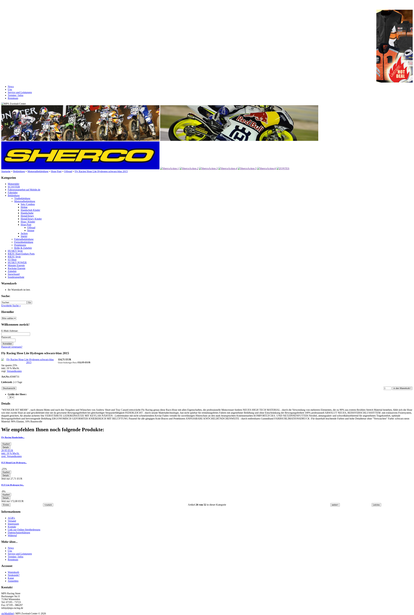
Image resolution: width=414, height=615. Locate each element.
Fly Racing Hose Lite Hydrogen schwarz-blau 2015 (101, 171)
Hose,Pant (56, 171)
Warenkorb (13, 572)
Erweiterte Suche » (11, 305)
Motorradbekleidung (37, 171)
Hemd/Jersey (27, 215)
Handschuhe (27, 213)
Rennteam (13, 98)
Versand (12, 520)
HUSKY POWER (17, 262)
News (11, 86)
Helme (24, 207)
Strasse (30, 230)
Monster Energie (16, 265)
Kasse (11, 578)
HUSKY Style (15, 250)
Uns (10, 89)
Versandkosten (14, 371)
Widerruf (12, 535)
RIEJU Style (14, 256)
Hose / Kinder (28, 221)
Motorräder (13, 183)
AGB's (11, 518)
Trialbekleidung (22, 198)
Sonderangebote (16, 277)
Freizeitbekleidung (23, 242)
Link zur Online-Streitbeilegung (24, 529)
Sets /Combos (28, 204)
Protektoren (20, 245)
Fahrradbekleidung (23, 239)
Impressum (13, 523)
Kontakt (12, 526)
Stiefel (24, 236)
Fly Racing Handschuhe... (12, 437)
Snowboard (14, 274)
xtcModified (7, 613)
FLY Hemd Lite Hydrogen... (14, 462)
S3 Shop (12, 259)
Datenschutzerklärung (19, 532)
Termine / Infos (15, 95)
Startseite (6, 171)
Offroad (68, 171)
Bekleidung (19, 171)
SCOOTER (14, 186)
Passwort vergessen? (11, 346)
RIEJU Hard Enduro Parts (21, 253)
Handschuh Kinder (30, 210)
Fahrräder (13, 192)
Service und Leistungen (20, 92)
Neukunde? (14, 575)
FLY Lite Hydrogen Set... (12, 485)
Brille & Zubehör (23, 248)
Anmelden (13, 581)
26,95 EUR (7, 450)
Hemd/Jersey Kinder (31, 218)
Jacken (24, 233)
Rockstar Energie (16, 268)
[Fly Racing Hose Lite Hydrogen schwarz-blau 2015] (28, 362)
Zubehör (12, 271)
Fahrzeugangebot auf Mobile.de (24, 189)
